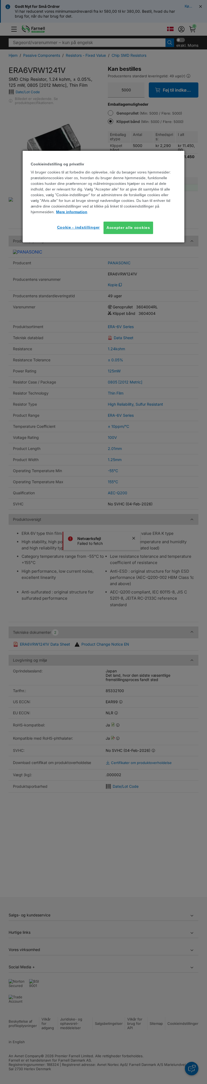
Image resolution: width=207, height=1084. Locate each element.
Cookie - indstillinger (78, 227)
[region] (103, 196)
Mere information (71, 212)
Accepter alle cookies (128, 227)
